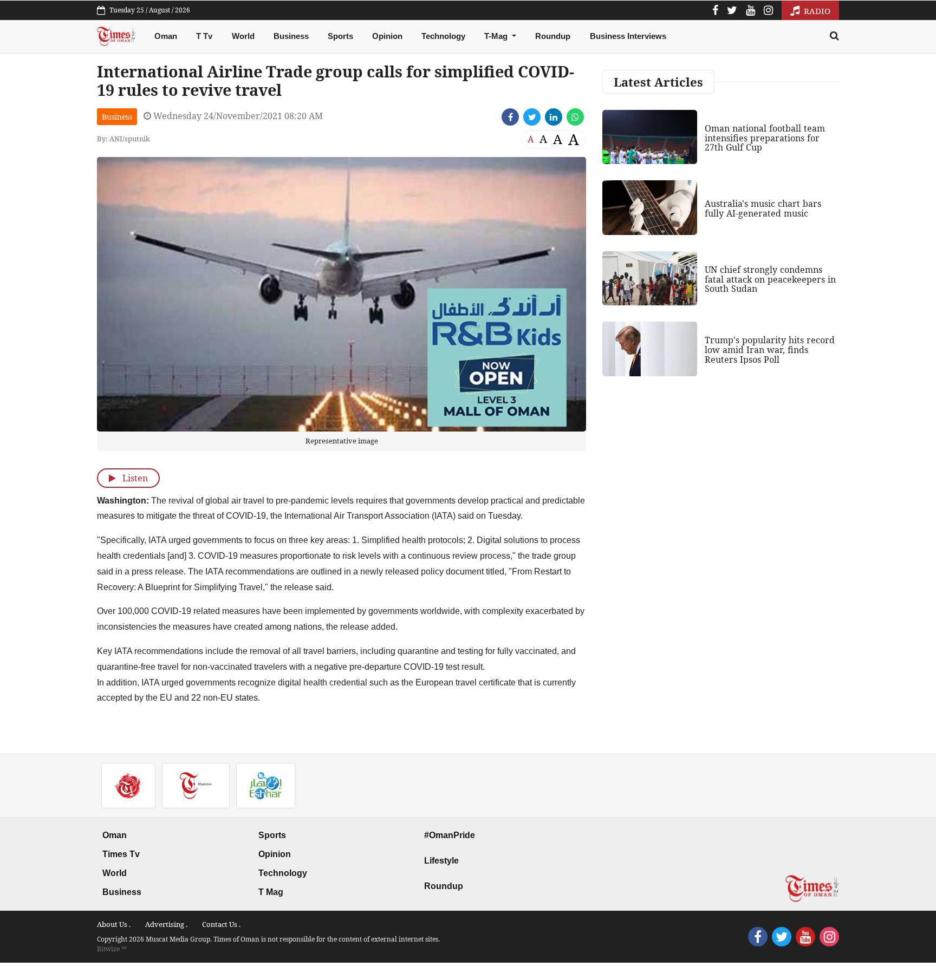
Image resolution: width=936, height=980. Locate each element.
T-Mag (497, 36)
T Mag (270, 892)
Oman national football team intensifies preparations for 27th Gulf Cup (765, 137)
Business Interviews (628, 36)
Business (291, 36)
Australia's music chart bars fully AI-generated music (763, 208)
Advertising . (166, 924)
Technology (443, 36)
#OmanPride (449, 835)
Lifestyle (441, 860)
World (243, 36)
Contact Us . (221, 924)
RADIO (816, 10)
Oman (165, 36)
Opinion (387, 36)
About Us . (114, 924)
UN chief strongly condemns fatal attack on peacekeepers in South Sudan (770, 279)
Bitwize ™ (112, 948)
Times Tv (121, 854)
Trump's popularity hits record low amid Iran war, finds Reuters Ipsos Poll (770, 349)
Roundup (552, 36)
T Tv (204, 36)
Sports (340, 36)
